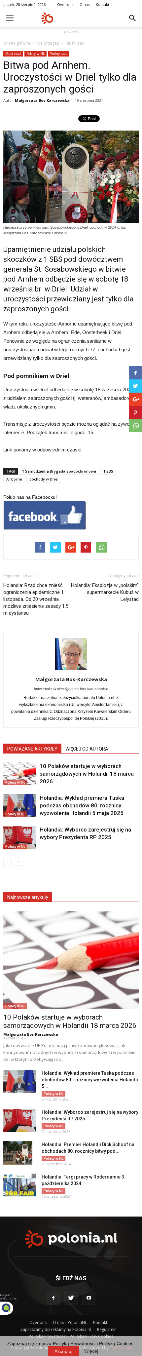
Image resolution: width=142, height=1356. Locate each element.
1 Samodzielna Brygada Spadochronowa (59, 471)
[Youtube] (88, 1298)
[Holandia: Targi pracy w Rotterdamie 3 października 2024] (19, 1185)
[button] (133, 18)
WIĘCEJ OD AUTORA (86, 749)
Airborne (14, 479)
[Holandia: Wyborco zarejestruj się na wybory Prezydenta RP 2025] (19, 837)
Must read (75, 43)
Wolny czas (58, 53)
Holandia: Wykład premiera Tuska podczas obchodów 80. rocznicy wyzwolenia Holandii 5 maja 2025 (82, 805)
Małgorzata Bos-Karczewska (42, 100)
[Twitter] (71, 1298)
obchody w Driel (43, 479)
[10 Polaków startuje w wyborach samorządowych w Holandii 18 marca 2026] (19, 773)
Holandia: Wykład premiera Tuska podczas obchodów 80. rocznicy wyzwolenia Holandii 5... (90, 1079)
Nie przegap (47, 43)
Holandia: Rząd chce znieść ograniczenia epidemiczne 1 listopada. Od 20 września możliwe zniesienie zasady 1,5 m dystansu (35, 599)
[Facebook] (53, 1298)
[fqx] (11, 1308)
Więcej (91, 1351)
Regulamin (107, 1329)
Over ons (65, 4)
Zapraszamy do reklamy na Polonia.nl (55, 1329)
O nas (84, 4)
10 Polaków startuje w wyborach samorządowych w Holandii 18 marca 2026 (87, 774)
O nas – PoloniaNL (70, 1322)
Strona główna (16, 43)
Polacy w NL (35, 53)
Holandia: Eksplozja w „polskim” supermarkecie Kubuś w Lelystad (105, 592)
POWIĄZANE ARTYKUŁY (32, 749)
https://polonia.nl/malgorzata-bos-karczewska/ (71, 689)
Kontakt (102, 4)
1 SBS (108, 471)
